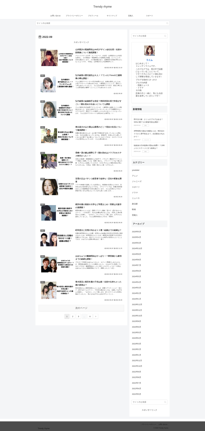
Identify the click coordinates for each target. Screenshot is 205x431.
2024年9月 (136, 254)
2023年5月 (136, 332)
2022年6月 (136, 388)
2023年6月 (136, 327)
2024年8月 (136, 260)
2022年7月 (136, 383)
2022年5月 (136, 394)
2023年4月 (136, 338)
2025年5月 (136, 232)
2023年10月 (137, 316)
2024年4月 (136, 282)
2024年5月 (136, 276)
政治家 (135, 204)
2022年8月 (136, 377)
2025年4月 (136, 237)
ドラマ (135, 193)
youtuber (135, 170)
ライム (149, 60)
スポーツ (136, 187)
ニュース (136, 198)
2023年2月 (136, 349)
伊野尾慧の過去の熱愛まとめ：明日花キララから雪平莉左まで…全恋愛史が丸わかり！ (149, 133)
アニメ (135, 176)
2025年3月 (136, 243)
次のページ (81, 308)
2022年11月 (137, 360)
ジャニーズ (137, 181)
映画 (134, 209)
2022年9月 (136, 372)
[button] (167, 23)
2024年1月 (136, 299)
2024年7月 (136, 265)
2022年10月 (137, 366)
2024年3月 (136, 288)
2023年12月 (137, 304)
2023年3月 (136, 344)
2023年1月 (136, 355)
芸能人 (135, 215)
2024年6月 (136, 271)
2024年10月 (137, 248)
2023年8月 (136, 321)
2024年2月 (136, 293)
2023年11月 (137, 310)
